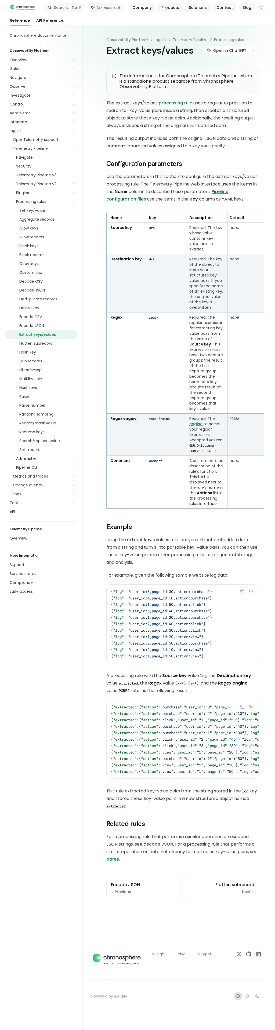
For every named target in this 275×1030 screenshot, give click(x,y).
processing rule (175, 103)
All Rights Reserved (159, 954)
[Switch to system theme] (238, 996)
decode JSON (158, 844)
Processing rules (229, 39)
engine (195, 424)
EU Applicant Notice (206, 954)
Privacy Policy (183, 954)
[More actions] (254, 50)
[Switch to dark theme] (257, 996)
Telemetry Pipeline (190, 39)
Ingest (160, 39)
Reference (20, 20)
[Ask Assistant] (250, 591)
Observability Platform (127, 39)
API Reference (49, 20)
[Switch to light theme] (247, 996)
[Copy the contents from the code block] (242, 591)
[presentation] (183, 739)
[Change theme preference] (261, 7)
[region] (182, 361)
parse (112, 859)
